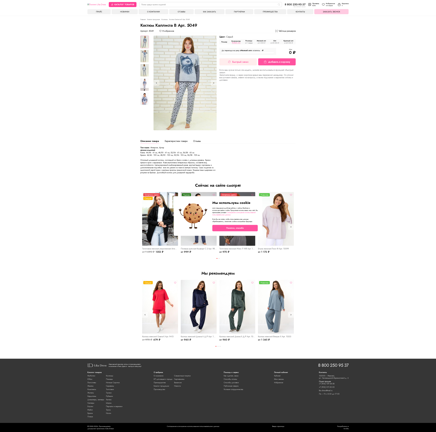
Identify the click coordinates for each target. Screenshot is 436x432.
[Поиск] (279, 4)
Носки (108, 413)
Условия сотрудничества (233, 389)
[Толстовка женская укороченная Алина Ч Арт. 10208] (160, 219)
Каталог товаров (124, 4)
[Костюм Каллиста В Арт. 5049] (185, 83)
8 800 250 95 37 (333, 365)
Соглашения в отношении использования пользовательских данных (193, 426)
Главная (143, 19)
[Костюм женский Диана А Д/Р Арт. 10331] (199, 307)
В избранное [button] (168, 31)
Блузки (90, 406)
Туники (108, 392)
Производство (159, 389)
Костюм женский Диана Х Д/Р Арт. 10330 (237, 336)
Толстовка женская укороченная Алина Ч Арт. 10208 (160, 248)
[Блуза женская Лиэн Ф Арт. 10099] (276, 219)
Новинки (124, 11)
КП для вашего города (163, 379)
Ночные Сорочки (113, 382)
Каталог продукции (153, 19)
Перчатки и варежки (114, 406)
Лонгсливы (91, 382)
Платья (90, 416)
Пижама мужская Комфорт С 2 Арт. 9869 (199, 248)
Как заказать (209, 11)
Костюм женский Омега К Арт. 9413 (157, 336)
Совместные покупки (182, 375)
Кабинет (277, 375)
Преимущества (270, 11)
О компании (153, 11)
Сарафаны (110, 386)
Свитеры (90, 403)
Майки (90, 410)
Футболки (91, 375)
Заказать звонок (331, 11)
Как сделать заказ (231, 375)
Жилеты (90, 392)
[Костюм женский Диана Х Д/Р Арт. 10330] (237, 307)
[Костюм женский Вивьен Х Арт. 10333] (276, 307)
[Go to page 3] (220, 346)
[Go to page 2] (219, 258)
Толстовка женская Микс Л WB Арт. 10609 (237, 248)
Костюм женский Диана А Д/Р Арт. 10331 (199, 336)
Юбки (89, 379)
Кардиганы (91, 396)
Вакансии (178, 382)
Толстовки (110, 389)
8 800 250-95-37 (295, 4)
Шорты (108, 403)
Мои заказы (279, 379)
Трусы (108, 410)
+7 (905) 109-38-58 (326, 384)
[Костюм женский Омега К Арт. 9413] (160, 307)
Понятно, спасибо (235, 228)
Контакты (300, 11)
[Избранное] (175, 195)
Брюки (90, 413)
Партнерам (239, 11)
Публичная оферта (231, 386)
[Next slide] (214, 83)
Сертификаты (179, 379)
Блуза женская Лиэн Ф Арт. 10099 (273, 248)
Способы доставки (231, 382)
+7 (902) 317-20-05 (326, 387)
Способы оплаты (230, 379)
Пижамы (109, 379)
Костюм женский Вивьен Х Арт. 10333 (274, 336)
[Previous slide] (156, 83)
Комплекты (91, 389)
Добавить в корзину (279, 62)
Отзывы (181, 11)
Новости (177, 386)
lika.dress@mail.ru (325, 390)
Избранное (278, 382)
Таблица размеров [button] (287, 31)
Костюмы (164, 19)
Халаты (108, 399)
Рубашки (109, 396)
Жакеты (90, 386)
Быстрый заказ (240, 62)
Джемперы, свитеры (95, 399)
